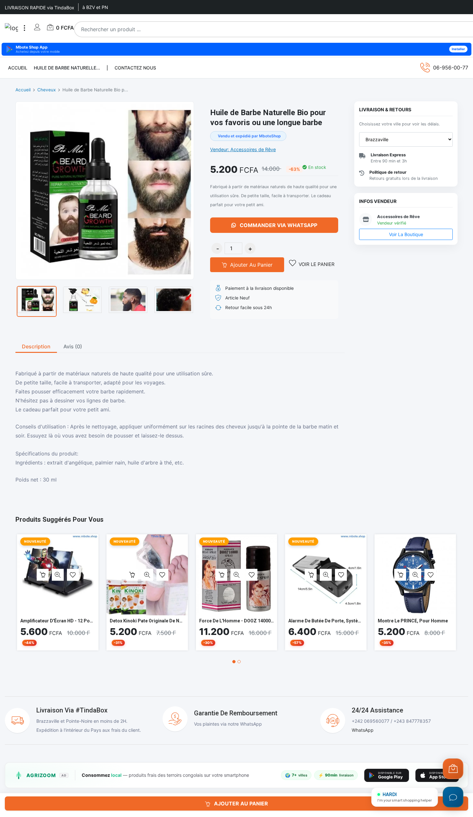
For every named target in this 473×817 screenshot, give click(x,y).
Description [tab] (36, 346)
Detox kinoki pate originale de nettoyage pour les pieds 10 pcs (178, 620)
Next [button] (203, 301)
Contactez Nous (135, 67)
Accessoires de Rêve (398, 216)
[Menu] (24, 28)
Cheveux (46, 89)
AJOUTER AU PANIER (240, 803)
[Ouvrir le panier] (453, 768)
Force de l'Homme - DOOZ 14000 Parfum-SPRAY (251, 620)
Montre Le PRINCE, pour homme (413, 620)
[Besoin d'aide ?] (453, 797)
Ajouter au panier (250, 265)
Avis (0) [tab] (72, 346)
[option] (36, 301)
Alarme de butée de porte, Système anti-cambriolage (346, 620)
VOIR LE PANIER (317, 264)
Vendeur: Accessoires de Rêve (243, 149)
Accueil (17, 67)
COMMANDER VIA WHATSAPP (277, 225)
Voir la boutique (406, 234)
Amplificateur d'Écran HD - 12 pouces (60, 620)
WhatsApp (363, 730)
